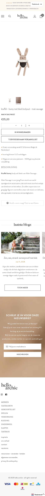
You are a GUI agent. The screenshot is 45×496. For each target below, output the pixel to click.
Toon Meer (22, 287)
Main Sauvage (8, 114)
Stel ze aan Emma (31, 203)
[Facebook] (6, 394)
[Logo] (22, 16)
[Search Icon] (9, 16)
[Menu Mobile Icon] (2, 16)
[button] (38, 494)
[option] (22, 62)
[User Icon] (34, 16)
